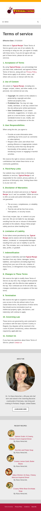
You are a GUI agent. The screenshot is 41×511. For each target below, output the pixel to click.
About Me (33, 506)
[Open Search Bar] (38, 22)
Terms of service (9, 506)
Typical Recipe (17, 45)
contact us (18, 342)
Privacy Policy (31, 72)
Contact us (27, 506)
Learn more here (20, 409)
